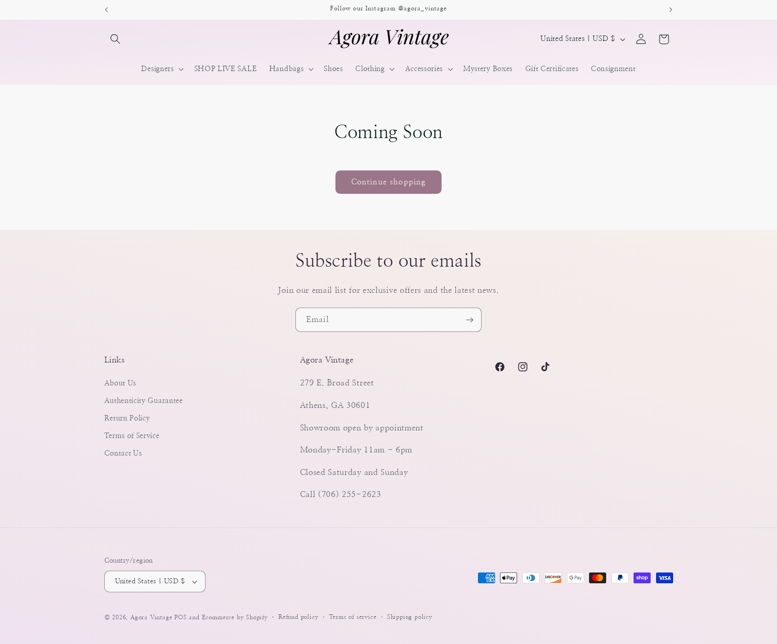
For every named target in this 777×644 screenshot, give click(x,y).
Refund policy (298, 617)
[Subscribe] (469, 320)
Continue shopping (388, 182)
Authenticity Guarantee (143, 400)
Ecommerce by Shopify (235, 618)
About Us (120, 383)
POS (180, 618)
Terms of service (353, 617)
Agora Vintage (151, 618)
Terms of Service (132, 435)
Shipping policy (410, 617)
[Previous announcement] (106, 10)
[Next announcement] (671, 10)
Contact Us (123, 453)
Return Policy (127, 418)
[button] (115, 39)
